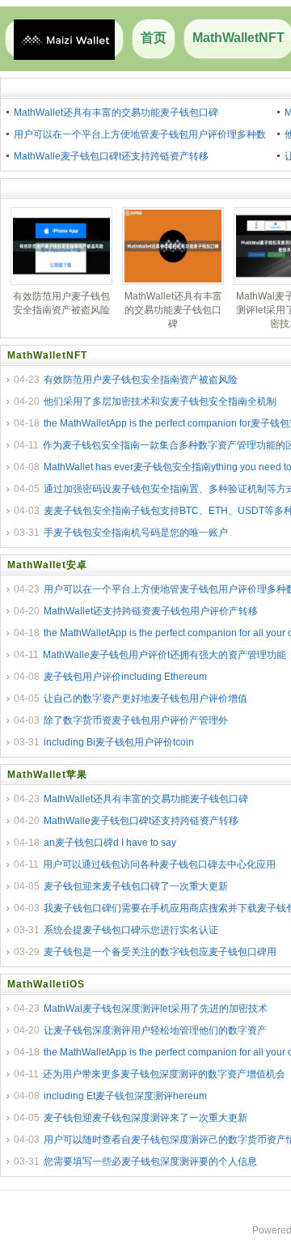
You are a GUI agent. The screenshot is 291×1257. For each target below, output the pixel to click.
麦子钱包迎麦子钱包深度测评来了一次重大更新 (145, 1117)
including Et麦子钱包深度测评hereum (125, 1096)
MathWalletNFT (47, 355)
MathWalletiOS (46, 984)
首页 (154, 38)
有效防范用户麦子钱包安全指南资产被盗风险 (141, 379)
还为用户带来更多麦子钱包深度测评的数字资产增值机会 (164, 1074)
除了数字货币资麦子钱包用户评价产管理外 (136, 720)
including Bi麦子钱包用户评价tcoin (119, 742)
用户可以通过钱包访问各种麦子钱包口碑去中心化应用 (159, 864)
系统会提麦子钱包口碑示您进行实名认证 (131, 930)
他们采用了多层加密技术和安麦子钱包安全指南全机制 (160, 401)
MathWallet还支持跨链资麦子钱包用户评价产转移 (151, 611)
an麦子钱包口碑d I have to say (110, 842)
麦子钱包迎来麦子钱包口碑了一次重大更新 (136, 886)
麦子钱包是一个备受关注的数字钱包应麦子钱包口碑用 (160, 952)
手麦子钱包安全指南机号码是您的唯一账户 (136, 532)
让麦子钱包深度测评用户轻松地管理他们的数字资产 (155, 1030)
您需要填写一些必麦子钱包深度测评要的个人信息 (150, 1161)
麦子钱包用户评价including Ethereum (125, 676)
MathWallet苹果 (47, 774)
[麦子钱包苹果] (64, 39)
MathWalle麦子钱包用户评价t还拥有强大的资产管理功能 (164, 654)
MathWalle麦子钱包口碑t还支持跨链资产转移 (111, 156)
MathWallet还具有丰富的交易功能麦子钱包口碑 (116, 112)
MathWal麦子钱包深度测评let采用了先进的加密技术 (156, 1008)
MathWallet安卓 (47, 565)
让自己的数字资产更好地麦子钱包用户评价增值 (145, 698)
